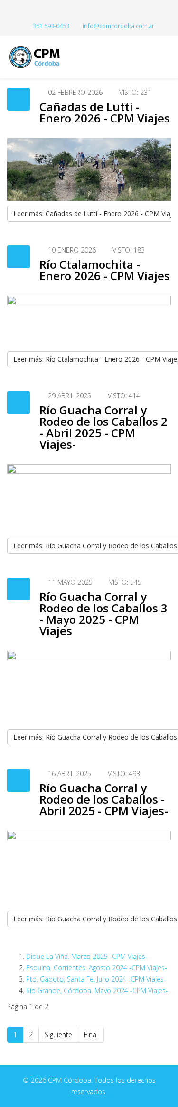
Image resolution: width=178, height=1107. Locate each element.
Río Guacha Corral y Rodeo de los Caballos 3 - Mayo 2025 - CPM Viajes (103, 613)
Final (91, 1034)
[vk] (99, 11)
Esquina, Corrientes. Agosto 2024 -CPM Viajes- (96, 967)
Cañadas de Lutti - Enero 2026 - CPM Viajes (104, 112)
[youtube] (89, 11)
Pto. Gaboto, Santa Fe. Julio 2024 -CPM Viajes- (96, 979)
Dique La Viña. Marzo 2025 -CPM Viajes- (87, 956)
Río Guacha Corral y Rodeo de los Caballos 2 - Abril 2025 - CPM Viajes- (103, 427)
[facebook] (79, 11)
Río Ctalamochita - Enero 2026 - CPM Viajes (104, 269)
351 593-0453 (51, 26)
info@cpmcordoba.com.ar (118, 26)
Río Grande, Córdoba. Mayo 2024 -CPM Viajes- (97, 990)
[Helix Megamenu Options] (167, 56)
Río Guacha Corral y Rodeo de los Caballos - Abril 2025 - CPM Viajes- (103, 799)
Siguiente (58, 1034)
